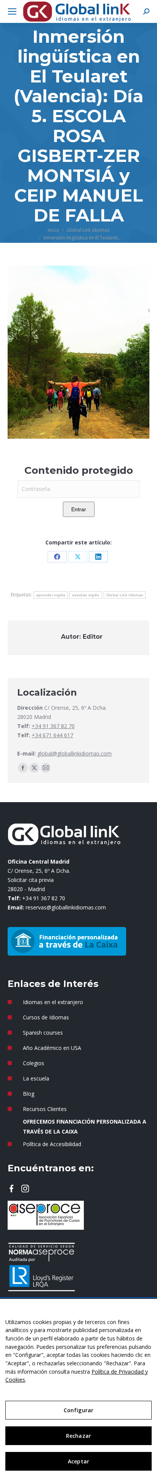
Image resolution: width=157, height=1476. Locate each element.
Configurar (78, 1410)
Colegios (33, 1063)
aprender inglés (51, 595)
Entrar (78, 509)
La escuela (36, 1078)
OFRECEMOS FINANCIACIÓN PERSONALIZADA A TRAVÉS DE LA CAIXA (84, 1126)
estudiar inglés (85, 595)
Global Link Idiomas (124, 595)
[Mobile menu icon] (12, 11)
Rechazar (78, 1435)
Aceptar (78, 1461)
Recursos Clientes (45, 1109)
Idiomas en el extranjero (53, 1002)
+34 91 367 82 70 (53, 726)
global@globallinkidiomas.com (74, 753)
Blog (28, 1093)
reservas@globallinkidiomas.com (66, 907)
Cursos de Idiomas (46, 1017)
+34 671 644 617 (52, 735)
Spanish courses (43, 1032)
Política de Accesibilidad (52, 1144)
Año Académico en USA (52, 1047)
